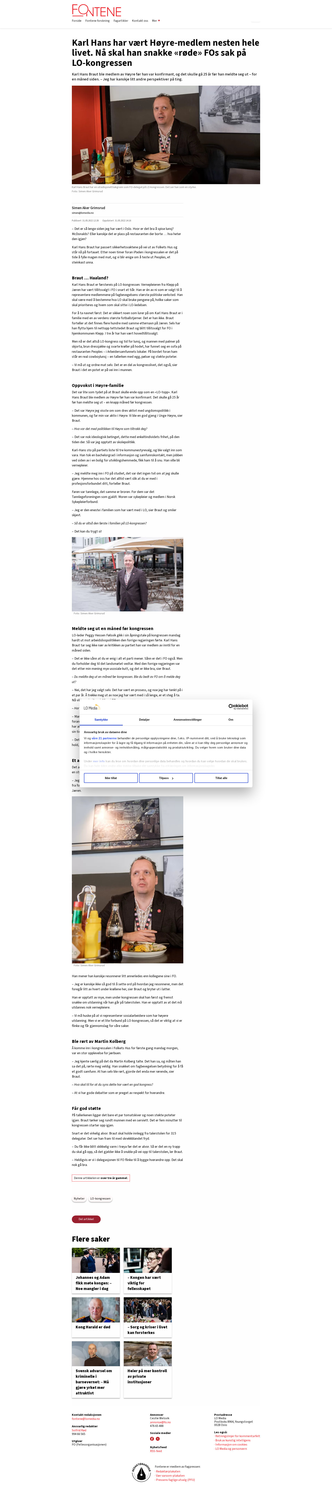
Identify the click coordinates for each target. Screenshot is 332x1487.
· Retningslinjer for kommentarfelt (237, 1436)
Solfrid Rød (79, 1430)
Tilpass (164, 778)
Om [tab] (230, 719)
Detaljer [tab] (144, 719)
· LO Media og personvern (230, 1449)
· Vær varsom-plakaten (170, 1476)
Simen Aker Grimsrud (88, 208)
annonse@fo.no (160, 1422)
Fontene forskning (97, 21)
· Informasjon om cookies (230, 1444)
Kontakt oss (140, 21)
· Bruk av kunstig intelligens (232, 1440)
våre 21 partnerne (104, 738)
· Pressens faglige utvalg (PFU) (175, 1480)
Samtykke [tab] (101, 719)
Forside (76, 21)
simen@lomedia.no (83, 213)
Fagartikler (121, 21)
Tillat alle (221, 778)
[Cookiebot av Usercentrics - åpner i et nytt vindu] (231, 707)
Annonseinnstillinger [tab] (187, 719)
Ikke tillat (111, 778)
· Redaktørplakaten (167, 1471)
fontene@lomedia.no (86, 1419)
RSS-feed (156, 1451)
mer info (99, 761)
